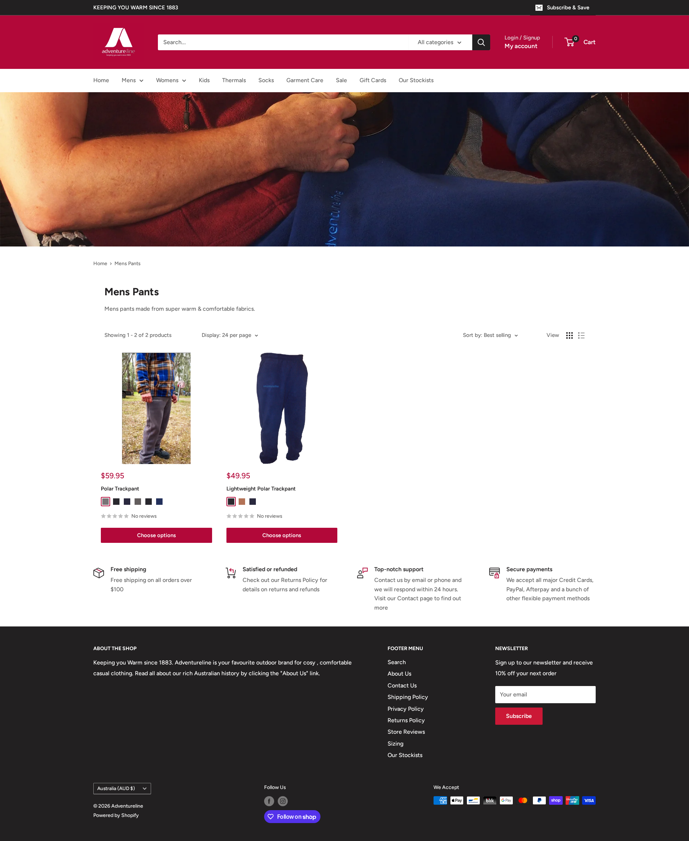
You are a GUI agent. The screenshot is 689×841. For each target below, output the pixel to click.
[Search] (481, 42)
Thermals (234, 80)
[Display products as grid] (569, 335)
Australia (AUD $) (116, 788)
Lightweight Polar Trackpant (261, 488)
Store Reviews (406, 731)
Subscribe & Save (568, 7)
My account (521, 46)
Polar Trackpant (120, 488)
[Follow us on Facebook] (269, 801)
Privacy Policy (406, 708)
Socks (266, 80)
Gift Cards (373, 80)
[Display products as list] (581, 335)
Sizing (395, 743)
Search (397, 662)
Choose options (156, 535)
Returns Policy (406, 720)
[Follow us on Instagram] (283, 801)
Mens (129, 80)
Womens (167, 80)
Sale (341, 80)
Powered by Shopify (116, 815)
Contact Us (402, 685)
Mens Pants (127, 263)
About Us (399, 673)
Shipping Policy (408, 697)
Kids (204, 80)
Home (101, 80)
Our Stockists (416, 80)
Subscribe (519, 716)
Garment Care (304, 80)
